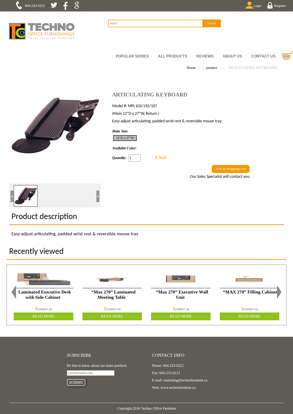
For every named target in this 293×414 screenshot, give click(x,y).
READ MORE (43, 316)
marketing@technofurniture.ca (185, 380)
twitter (56, 5)
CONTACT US (263, 56)
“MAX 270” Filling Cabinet (250, 291)
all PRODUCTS (172, 56)
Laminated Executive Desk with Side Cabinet (44, 294)
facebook (67, 5)
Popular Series (132, 56)
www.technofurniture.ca (177, 387)
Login (258, 6)
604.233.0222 (35, 6)
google (78, 5)
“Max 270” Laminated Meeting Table (113, 294)
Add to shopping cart (230, 169)
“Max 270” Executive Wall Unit (182, 294)
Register (280, 6)
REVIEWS (205, 56)
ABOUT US (232, 56)
